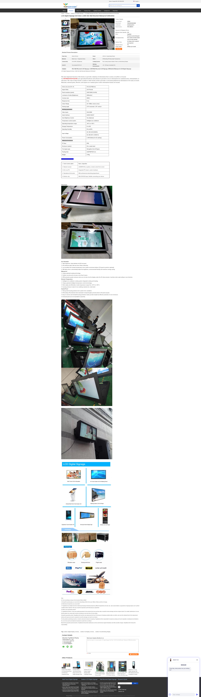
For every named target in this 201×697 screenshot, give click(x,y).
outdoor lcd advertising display (102, 631)
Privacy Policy (69, 695)
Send (135, 683)
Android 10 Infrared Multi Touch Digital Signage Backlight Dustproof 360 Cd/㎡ (70, 690)
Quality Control (97, 10)
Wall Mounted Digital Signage (108, 679)
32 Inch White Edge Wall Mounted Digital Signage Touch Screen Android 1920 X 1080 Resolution (108, 687)
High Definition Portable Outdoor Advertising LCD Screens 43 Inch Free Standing (89, 688)
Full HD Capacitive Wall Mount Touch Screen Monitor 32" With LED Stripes (108, 683)
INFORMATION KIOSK (70, 78)
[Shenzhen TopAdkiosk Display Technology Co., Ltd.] (70, 5)
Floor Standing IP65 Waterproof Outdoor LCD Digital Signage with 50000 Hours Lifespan (110, 675)
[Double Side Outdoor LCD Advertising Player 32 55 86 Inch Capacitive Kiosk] (66, 665)
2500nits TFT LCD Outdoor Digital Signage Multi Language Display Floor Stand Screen (88, 672)
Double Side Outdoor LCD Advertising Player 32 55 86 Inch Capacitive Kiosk (67, 672)
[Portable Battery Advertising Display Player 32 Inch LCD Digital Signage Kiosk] (77, 665)
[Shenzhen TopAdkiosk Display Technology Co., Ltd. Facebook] (119, 687)
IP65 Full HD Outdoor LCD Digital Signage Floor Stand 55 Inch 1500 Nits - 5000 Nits (89, 684)
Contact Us (107, 10)
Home (64, 10)
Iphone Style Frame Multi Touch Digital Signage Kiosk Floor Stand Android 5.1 (70, 687)
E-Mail (119, 689)
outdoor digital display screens (71, 631)
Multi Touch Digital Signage (70, 679)
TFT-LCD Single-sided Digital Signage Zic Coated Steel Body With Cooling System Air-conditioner (122, 675)
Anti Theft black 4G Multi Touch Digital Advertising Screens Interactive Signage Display (70, 684)
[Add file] (170, 694)
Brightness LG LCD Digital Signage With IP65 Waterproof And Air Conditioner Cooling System (134, 672)
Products (71, 10)
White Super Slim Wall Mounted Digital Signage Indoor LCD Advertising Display (108, 691)
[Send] (197, 694)
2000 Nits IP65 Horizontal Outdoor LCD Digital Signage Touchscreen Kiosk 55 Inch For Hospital (89, 692)
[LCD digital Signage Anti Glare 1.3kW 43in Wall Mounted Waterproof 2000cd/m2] (65, 30)
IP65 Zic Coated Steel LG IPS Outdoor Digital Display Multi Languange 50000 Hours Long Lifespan (100, 675)
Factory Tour (87, 10)
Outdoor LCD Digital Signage (77, 13)
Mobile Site (121, 691)
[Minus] (197, 660)
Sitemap (124, 689)
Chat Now (115, 10)
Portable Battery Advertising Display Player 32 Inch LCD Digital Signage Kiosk (77, 672)
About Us (78, 10)
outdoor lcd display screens (87, 631)
